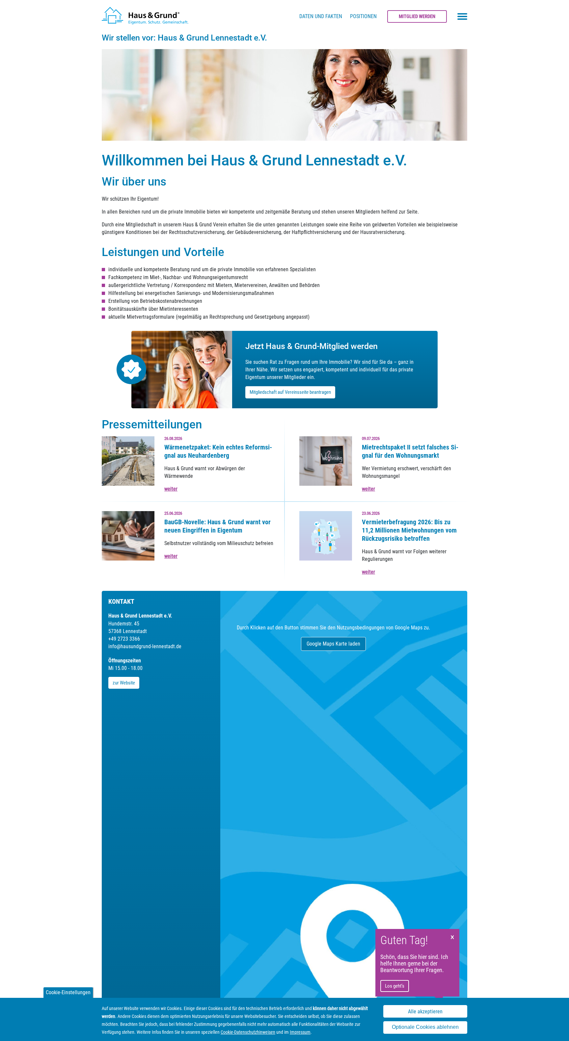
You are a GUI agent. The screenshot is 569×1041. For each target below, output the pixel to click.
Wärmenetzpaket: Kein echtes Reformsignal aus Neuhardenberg (218, 451)
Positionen (363, 16)
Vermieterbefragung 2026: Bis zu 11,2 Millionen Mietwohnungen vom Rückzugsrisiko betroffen (409, 530)
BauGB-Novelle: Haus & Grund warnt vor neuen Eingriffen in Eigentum (217, 526)
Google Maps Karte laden (333, 644)
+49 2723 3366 (124, 639)
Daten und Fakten (320, 16)
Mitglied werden (417, 16)
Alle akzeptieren (425, 1011)
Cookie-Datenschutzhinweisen (248, 1032)
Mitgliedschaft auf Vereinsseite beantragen (290, 392)
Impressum (300, 1032)
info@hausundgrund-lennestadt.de (144, 646)
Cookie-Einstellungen (68, 992)
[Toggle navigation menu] (462, 16)
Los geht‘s (394, 986)
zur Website (124, 683)
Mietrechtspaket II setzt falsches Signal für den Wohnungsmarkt (410, 451)
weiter (170, 489)
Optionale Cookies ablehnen (425, 1027)
